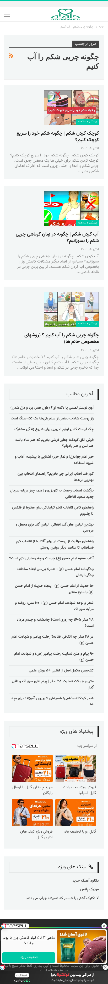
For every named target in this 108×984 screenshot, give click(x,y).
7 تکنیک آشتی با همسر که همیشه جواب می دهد (62, 898)
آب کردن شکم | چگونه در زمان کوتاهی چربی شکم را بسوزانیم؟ (57, 238)
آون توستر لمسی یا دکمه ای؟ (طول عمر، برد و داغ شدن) (52, 408)
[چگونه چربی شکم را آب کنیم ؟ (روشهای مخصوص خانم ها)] (71, 309)
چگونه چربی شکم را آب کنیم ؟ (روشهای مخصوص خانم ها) (61, 339)
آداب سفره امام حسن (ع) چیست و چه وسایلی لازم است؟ (51, 558)
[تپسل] (2, 967)
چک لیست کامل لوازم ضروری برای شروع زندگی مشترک (54, 429)
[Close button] (105, 967)
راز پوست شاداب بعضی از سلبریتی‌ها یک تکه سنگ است (52, 419)
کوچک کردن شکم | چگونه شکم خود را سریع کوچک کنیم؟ (58, 137)
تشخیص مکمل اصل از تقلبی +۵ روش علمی (61, 671)
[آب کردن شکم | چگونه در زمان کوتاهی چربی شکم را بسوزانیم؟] (71, 208)
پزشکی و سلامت (87, 121)
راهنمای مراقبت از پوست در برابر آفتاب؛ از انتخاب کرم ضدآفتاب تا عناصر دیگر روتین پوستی (55, 545)
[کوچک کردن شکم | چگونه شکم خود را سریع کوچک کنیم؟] (71, 107)
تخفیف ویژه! (29, 957)
